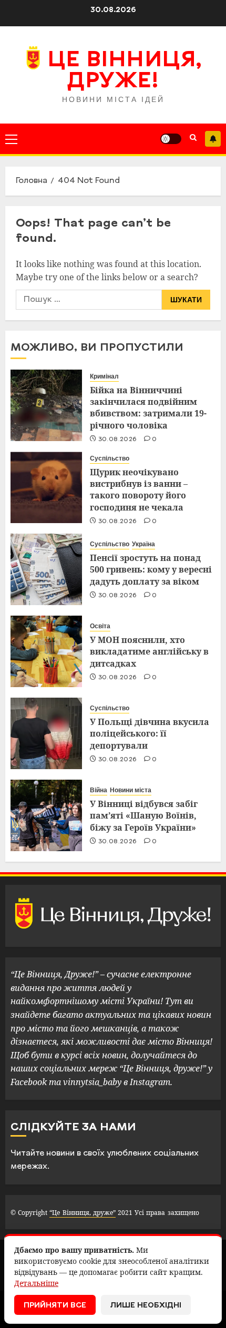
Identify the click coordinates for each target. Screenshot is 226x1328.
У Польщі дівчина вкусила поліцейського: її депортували (149, 733)
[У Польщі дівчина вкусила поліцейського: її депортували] (46, 733)
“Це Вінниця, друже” (82, 1212)
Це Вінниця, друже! (124, 71)
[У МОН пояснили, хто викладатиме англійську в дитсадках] (46, 651)
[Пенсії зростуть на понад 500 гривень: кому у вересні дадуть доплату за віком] (46, 569)
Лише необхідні (145, 1306)
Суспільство (109, 458)
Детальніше (36, 1283)
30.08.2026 (117, 439)
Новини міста (130, 790)
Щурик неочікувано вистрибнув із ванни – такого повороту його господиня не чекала (139, 489)
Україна (143, 544)
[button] (11, 139)
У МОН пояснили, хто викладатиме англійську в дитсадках (149, 651)
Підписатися (213, 139)
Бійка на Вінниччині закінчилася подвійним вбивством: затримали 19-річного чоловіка (148, 407)
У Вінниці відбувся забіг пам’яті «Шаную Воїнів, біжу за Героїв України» (144, 815)
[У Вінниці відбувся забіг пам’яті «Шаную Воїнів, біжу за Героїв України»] (46, 815)
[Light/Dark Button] (170, 139)
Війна (98, 790)
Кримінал (104, 376)
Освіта (100, 626)
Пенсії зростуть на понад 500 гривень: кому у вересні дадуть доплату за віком (151, 569)
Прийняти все (55, 1306)
